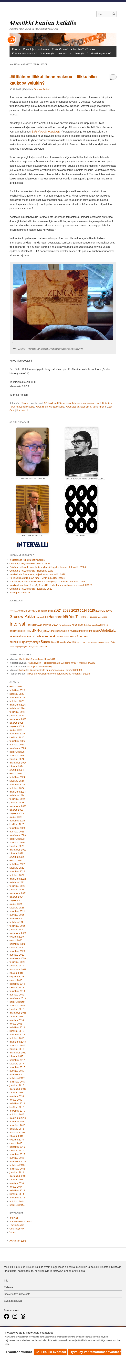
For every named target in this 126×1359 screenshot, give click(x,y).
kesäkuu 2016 (17, 1107)
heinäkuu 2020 (17, 943)
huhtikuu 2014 (17, 1201)
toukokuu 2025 (17, 740)
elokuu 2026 (16, 686)
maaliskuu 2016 (18, 1117)
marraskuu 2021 (18, 893)
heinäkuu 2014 (17, 1190)
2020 (50, 610)
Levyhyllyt (80, 53)
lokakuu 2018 (16, 1016)
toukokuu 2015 (17, 1154)
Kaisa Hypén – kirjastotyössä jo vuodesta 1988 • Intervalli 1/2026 (61, 662)
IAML (105, 617)
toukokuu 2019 (17, 991)
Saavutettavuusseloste (17, 1294)
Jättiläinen (59, 403)
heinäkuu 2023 (17, 820)
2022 (67, 610)
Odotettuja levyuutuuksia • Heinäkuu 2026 (31, 570)
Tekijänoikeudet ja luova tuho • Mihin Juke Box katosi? (37, 577)
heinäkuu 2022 (17, 864)
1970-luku (14, 610)
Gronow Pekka (22, 616)
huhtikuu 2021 (17, 914)
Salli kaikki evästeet (51, 1352)
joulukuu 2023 (17, 802)
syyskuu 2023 (17, 813)
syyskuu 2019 (17, 976)
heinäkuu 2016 (17, 1103)
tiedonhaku (81, 642)
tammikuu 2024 (17, 798)
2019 (45, 610)
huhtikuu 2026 (17, 701)
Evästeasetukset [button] (13, 1301)
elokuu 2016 (16, 1099)
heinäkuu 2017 (17, 1059)
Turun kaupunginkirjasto (22, 406)
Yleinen (25, 403)
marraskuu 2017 (18, 1052)
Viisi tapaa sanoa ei (20, 592)
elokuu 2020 (16, 940)
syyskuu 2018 (17, 1020)
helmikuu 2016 (17, 1121)
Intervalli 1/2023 (35, 624)
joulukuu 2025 (17, 715)
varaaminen (42, 406)
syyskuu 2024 (17, 769)
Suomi (46, 641)
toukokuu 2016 (17, 1110)
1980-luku (22, 610)
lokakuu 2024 (16, 766)
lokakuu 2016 (16, 1092)
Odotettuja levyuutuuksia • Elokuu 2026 (30, 563)
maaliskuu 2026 (18, 704)
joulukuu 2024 (17, 759)
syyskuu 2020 (17, 936)
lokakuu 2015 (16, 1136)
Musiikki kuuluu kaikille (43, 22)
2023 (75, 610)
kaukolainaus (73, 403)
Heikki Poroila (96, 617)
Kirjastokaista (78, 624)
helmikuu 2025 (17, 751)
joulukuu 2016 (17, 1085)
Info (6, 1280)
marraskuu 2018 (18, 1012)
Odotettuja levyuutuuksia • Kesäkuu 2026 (31, 588)
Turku (113, 642)
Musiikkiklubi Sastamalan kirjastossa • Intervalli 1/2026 (37, 574)
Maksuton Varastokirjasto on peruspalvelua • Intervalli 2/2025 (51, 670)
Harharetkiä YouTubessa (69, 616)
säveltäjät (71, 642)
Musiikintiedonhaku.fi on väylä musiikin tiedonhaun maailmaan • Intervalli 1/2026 (51, 585)
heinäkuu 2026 (17, 690)
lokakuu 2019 (16, 972)
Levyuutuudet (17, 1224)
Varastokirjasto (56, 406)
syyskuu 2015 (17, 1139)
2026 (98, 610)
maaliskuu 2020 (18, 958)
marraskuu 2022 (18, 849)
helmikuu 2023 (17, 838)
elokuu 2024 (16, 773)
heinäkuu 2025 (17, 733)
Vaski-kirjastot (100, 406)
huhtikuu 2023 (17, 831)
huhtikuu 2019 (17, 994)
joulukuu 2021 (17, 889)
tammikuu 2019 (17, 1005)
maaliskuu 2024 (18, 791)
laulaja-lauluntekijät (93, 625)
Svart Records (58, 642)
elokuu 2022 (16, 860)
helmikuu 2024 (17, 795)
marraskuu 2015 (18, 1132)
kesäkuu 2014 (17, 1193)
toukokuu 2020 (17, 951)
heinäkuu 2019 (17, 983)
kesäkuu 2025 (17, 737)
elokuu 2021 (16, 904)
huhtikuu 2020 (17, 954)
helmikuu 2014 (17, 1204)
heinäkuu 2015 (17, 1146)
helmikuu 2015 (17, 1165)
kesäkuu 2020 (17, 947)
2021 (57, 610)
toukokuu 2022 (17, 871)
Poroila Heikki (63, 636)
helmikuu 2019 (17, 1001)
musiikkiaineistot (104, 403)
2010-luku (32, 610)
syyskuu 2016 (17, 1096)
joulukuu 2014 (17, 1172)
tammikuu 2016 (17, 1125)
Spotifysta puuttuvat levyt (40, 666)
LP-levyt (104, 625)
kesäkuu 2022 (17, 867)
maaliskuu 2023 (18, 835)
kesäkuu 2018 (17, 1030)
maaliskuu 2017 (18, 1074)
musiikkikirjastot (39, 630)
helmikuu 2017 (17, 1078)
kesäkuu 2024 (17, 780)
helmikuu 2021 (17, 922)
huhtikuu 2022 (17, 875)
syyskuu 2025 (17, 726)
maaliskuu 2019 (18, 998)
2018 (40, 610)
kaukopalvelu (87, 403)
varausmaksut (84, 406)
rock (73, 636)
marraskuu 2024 (18, 762)
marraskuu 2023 (18, 806)
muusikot (94, 630)
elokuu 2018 (16, 1023)
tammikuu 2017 (17, 1081)
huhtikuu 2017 (17, 1070)
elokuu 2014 (16, 1186)
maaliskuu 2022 (18, 878)
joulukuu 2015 (17, 1128)
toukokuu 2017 (17, 1067)
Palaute (8, 1287)
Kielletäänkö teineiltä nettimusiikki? (27, 559)
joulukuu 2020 (17, 929)
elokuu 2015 (16, 1143)
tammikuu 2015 (17, 1168)
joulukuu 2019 (17, 965)
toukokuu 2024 (17, 784)
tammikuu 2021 (17, 925)
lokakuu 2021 (16, 896)
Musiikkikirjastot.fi (100, 53)
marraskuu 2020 (18, 933)
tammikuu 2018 (17, 1045)
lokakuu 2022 (16, 853)
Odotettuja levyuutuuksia (36, 49)
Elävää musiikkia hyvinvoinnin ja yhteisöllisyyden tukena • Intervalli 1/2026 (48, 567)
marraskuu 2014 (18, 1175)
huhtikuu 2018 (17, 1038)
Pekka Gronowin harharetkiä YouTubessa (73, 49)
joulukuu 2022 (17, 846)
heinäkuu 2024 (17, 777)
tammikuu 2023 (17, 842)
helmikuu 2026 (17, 708)
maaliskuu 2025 (18, 748)
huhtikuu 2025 (17, 744)
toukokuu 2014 (17, 1197)
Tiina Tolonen (92, 642)
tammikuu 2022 (17, 885)
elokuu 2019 (16, 980)
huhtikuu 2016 (17, 1114)
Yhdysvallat (33, 646)
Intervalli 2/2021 (50, 624)
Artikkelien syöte (18, 1240)
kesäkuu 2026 (17, 693)
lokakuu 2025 (16, 722)
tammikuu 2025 (17, 755)
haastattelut (42, 617)
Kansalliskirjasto (65, 625)
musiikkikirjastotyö (79, 630)
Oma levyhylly (47, 53)
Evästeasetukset (19, 1352)
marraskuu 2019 (18, 969)
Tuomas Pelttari (42, 89)
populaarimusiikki (44, 636)
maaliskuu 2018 (18, 1041)
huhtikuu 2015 (17, 1157)
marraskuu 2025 (18, 719)
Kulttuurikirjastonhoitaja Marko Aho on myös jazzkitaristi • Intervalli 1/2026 (47, 581)
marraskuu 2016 (18, 1088)
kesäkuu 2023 (17, 824)
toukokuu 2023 (17, 827)
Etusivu (16, 49)
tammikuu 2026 (17, 711)
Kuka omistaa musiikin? (24, 53)
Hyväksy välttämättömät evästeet (95, 1352)
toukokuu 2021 (17, 911)
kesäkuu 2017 (17, 1063)
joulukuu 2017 (17, 1048)
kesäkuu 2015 (17, 1150)
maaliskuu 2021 (18, 918)
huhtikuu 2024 (17, 788)
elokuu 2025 (16, 729)
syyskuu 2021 (17, 900)
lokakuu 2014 (16, 1179)
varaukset (71, 406)
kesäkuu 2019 (17, 987)
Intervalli (62, 53)
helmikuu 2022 (17, 882)
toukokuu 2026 (17, 697)
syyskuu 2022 (17, 856)
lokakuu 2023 (16, 809)
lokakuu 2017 (16, 1056)
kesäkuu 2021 (17, 907)
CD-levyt (48, 403)
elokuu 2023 (16, 816)
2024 (83, 610)
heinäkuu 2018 (17, 1027)
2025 (91, 610)
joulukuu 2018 (17, 1009)
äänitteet (43, 646)
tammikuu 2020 (17, 961)
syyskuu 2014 (17, 1183)
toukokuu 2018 (17, 1034)
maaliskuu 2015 (18, 1161)
